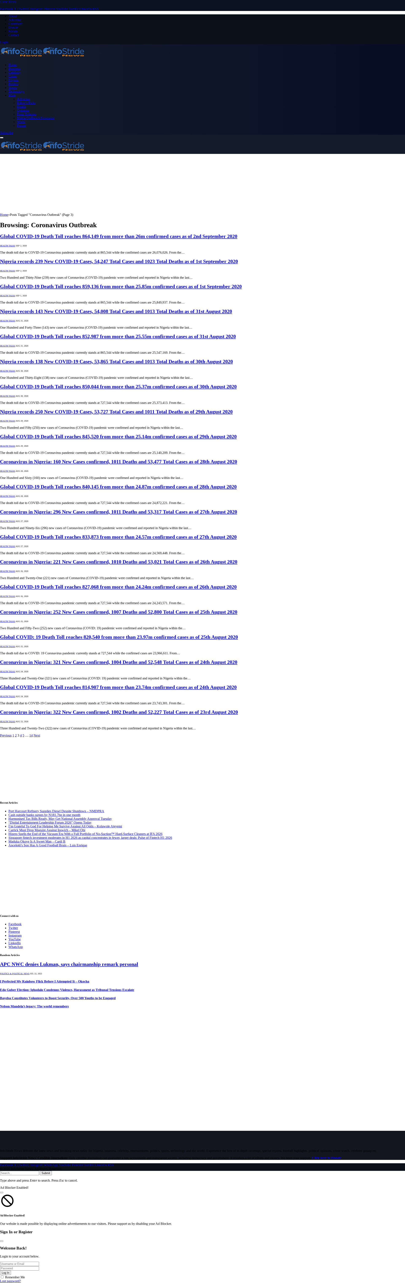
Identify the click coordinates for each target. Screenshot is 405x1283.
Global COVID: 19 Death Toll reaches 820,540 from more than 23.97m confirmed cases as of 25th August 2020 (119, 637)
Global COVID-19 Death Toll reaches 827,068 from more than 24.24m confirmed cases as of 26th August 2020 (118, 587)
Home (12, 65)
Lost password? (10, 1281)
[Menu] (1, 137)
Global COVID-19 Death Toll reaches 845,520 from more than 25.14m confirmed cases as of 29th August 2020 (118, 436)
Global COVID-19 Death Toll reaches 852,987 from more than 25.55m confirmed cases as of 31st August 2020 (118, 336)
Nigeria (13, 80)
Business (14, 68)
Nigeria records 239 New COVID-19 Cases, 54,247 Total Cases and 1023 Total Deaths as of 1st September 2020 (119, 261)
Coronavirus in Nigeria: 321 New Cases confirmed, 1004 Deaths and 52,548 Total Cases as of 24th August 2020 (118, 662)
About (12, 16)
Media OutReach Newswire (35, 118)
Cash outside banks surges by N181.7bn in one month (44, 815)
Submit (46, 1173)
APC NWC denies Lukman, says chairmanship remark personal (69, 964)
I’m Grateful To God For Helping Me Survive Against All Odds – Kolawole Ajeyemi (65, 826)
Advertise (14, 20)
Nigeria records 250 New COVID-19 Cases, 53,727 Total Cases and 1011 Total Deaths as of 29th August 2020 (116, 411)
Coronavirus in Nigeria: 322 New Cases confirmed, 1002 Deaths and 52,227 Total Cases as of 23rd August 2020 (119, 712)
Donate (13, 27)
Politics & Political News (15, 973)
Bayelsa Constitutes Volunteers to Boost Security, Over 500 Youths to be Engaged (58, 998)
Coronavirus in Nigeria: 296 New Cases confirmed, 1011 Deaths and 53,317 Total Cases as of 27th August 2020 (118, 512)
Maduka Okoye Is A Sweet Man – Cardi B (36, 841)
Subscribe (6, 132)
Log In (5, 1272)
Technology (16, 91)
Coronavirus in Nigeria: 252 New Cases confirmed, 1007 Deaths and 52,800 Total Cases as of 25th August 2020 (118, 612)
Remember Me (15, 1277)
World (21, 122)
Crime (12, 76)
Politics (13, 84)
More (12, 95)
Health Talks (7, 246)
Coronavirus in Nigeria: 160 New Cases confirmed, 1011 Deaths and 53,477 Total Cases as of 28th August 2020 (118, 461)
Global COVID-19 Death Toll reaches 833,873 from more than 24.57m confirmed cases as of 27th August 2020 (118, 537)
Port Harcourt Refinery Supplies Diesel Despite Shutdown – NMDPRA (56, 811)
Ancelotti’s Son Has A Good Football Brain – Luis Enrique (47, 845)
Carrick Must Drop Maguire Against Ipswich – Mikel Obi (46, 830)
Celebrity (14, 72)
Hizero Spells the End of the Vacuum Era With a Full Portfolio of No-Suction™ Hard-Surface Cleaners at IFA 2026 (85, 834)
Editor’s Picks (26, 103)
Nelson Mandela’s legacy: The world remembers (34, 1006)
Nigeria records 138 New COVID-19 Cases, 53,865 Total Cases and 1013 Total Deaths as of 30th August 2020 (116, 361)
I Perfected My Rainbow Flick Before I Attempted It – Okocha (44, 981)
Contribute (15, 24)
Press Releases (26, 114)
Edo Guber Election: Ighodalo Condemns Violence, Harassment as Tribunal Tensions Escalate (67, 990)
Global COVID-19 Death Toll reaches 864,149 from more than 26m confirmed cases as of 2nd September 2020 (118, 236)
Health (21, 106)
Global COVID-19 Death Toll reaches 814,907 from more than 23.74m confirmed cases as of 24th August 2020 (118, 687)
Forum (12, 31)
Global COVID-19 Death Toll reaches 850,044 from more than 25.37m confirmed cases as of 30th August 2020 (118, 386)
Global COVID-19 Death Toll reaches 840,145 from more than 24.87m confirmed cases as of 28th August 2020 (118, 487)
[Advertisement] (126, 183)
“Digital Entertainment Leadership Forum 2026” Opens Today (50, 822)
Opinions (23, 110)
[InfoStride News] (42, 57)
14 (31, 735)
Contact (13, 35)
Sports (12, 87)
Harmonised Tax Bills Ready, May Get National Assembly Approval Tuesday (60, 818)
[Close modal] (1, 1192)
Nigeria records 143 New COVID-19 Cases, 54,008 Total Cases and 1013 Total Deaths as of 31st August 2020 (116, 311)
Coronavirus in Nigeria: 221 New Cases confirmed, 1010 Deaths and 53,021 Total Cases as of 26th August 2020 (118, 562)
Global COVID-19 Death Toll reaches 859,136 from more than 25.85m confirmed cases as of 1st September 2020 (121, 286)
